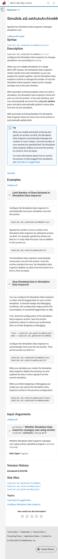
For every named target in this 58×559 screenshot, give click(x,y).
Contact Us (46, 536)
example (11, 173)
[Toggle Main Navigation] (53, 3)
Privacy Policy (38, 532)
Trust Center (12, 532)
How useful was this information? (32, 511)
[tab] (31, 195)
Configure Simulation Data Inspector (24, 504)
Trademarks (25, 532)
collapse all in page (15, 36)
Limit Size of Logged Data (28, 162)
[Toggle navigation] (13, 9)
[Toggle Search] (48, 3)
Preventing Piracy (14, 536)
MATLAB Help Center (21, 3)
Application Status (32, 536)
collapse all (12, 185)
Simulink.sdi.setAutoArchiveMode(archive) (28, 45)
